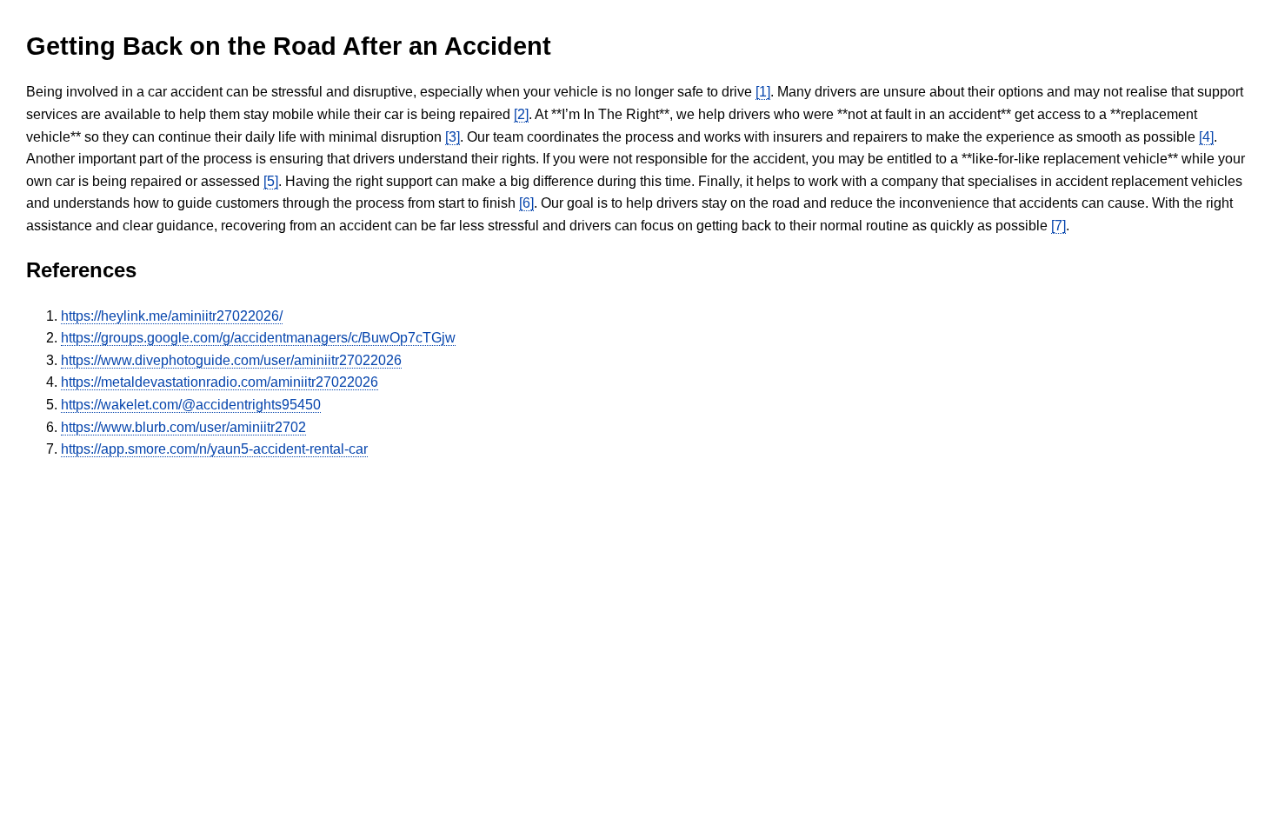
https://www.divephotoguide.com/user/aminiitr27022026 (231, 360)
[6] (526, 203)
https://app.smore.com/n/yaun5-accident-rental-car (214, 449)
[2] (521, 114)
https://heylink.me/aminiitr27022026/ (172, 316)
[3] (452, 137)
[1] (762, 91)
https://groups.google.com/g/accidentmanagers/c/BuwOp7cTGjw (258, 337)
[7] (1058, 225)
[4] (1206, 137)
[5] (270, 181)
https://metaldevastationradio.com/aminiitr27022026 (219, 382)
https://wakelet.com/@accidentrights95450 (191, 404)
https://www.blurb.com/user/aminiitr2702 (183, 427)
